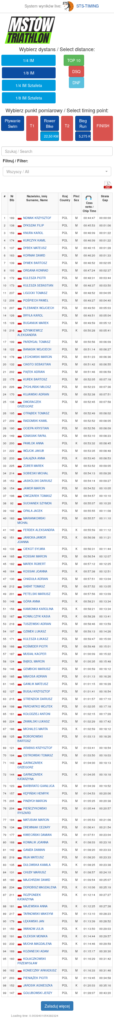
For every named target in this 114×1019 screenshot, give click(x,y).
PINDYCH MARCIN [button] (35, 801)
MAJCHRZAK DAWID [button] (36, 880)
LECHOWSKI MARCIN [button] (37, 357)
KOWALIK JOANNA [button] (35, 842)
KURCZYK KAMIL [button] (34, 240)
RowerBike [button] (49, 123)
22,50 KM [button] (51, 136)
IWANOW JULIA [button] (33, 929)
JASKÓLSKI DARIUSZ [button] (37, 481)
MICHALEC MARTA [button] (35, 729)
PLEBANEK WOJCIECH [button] (38, 308)
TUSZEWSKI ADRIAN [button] (37, 624)
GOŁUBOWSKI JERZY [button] (37, 993)
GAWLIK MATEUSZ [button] (35, 684)
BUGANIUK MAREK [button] (36, 323)
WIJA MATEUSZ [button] (33, 857)
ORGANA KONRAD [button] (35, 270)
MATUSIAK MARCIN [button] (36, 820)
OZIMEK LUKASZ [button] (34, 631)
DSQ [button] (76, 71)
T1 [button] (32, 125)
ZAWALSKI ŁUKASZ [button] (36, 721)
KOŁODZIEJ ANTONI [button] (36, 714)
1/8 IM (28, 73)
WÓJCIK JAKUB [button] (33, 451)
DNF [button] (76, 82)
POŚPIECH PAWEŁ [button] (35, 300)
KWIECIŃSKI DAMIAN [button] (37, 835)
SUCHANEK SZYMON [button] (37, 503)
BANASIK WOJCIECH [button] (37, 349)
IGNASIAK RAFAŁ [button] (34, 436)
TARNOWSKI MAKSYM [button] (38, 914)
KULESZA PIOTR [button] (34, 278)
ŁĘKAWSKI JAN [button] (33, 921)
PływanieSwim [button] (12, 123)
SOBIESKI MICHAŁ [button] (35, 473)
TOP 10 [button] (74, 60)
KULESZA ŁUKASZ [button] (35, 639)
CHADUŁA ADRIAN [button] (35, 579)
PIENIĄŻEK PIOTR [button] (35, 978)
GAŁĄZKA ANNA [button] (34, 458)
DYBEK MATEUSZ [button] (34, 248)
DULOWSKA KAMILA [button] (37, 865)
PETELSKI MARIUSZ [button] (36, 594)
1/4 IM (28, 60)
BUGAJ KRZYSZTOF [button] (36, 691)
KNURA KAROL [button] (33, 233)
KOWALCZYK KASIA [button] (36, 616)
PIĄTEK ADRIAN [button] (34, 372)
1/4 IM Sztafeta (28, 85)
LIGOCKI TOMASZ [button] (35, 293)
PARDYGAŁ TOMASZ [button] (36, 342)
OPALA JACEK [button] (33, 511)
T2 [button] (67, 125)
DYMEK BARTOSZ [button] (35, 263)
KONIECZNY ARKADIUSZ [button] (39, 970)
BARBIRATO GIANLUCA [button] (39, 786)
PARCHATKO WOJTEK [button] (38, 706)
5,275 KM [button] (85, 136)
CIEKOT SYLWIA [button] (34, 549)
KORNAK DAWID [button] (34, 255)
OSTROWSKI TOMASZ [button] (38, 755)
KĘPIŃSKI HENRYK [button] (36, 793)
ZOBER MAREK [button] (33, 466)
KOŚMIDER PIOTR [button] (35, 646)
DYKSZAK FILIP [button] (33, 225)
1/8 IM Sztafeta (28, 98)
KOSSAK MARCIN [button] (35, 556)
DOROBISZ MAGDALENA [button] (39, 887)
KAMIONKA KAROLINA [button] (38, 609)
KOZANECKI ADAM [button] (35, 951)
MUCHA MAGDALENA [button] (37, 944)
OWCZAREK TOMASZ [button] (37, 496)
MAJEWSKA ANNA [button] (35, 906)
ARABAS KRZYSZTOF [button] (37, 748)
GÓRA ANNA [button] (31, 601)
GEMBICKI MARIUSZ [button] (36, 669)
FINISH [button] (103, 125)
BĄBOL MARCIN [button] (34, 661)
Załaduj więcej (57, 1006)
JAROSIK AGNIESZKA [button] (38, 985)
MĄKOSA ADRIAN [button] (35, 676)
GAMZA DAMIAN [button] (34, 850)
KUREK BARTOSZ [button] (35, 379)
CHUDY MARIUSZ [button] (34, 872)
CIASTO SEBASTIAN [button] (37, 364)
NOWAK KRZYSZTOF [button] (37, 218)
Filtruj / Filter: (15, 160)
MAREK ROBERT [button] (34, 564)
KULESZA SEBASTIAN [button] (38, 285)
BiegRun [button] (83, 123)
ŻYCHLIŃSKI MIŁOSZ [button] (37, 387)
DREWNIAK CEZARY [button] (36, 827)
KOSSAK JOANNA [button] (35, 571)
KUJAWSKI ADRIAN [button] (36, 394)
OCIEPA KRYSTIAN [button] (36, 428)
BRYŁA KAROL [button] (33, 315)
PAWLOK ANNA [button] (33, 443)
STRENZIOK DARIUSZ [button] (37, 699)
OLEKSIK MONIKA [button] (35, 936)
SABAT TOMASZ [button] (34, 586)
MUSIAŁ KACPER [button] (34, 654)
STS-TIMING (87, 6)
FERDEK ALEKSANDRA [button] (39, 530)
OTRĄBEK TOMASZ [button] (36, 413)
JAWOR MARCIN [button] (34, 488)
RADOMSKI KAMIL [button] (35, 421)
